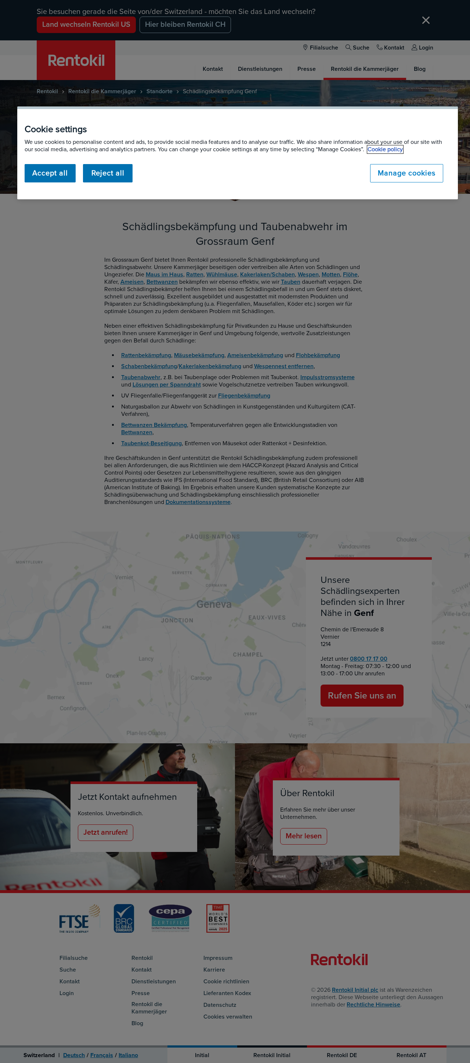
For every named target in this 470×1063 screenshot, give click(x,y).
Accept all (50, 173)
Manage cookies (406, 173)
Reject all (107, 173)
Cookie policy (385, 149)
